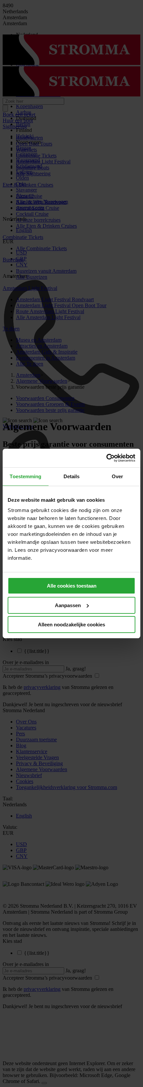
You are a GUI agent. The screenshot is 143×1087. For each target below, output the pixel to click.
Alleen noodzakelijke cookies (71, 624)
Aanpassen (68, 605)
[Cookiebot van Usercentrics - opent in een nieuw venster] (106, 458)
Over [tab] (117, 476)
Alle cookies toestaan (71, 586)
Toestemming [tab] (25, 476)
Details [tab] (72, 476)
